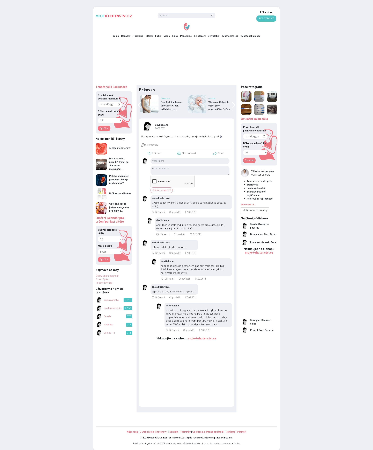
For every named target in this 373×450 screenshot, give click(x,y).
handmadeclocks (113, 308)
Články (149, 36)
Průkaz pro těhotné (120, 193)
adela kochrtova (161, 198)
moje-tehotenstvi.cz (202, 338)
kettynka (108, 324)
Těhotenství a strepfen (259, 181)
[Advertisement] (186, 63)
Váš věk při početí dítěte (107, 231)
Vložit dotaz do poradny (255, 210)
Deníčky (125, 36)
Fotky (158, 36)
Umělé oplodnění (256, 188)
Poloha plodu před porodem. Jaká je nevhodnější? (119, 179)
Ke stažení (200, 36)
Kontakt (173, 431)
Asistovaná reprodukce (260, 198)
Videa (167, 36)
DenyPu (107, 316)
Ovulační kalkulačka (254, 119)
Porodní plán (102, 279)
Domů (115, 36)
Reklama (230, 431)
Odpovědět (175, 212)
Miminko (211, 98)
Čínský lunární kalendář (107, 275)
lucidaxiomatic (111, 300)
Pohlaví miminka (104, 282)
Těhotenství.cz (230, 36)
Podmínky (185, 431)
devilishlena (161, 125)
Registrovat (266, 18)
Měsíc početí (105, 245)
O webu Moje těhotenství (154, 431)
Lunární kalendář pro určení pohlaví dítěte (110, 219)
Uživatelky (213, 36)
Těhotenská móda (251, 36)
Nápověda (132, 431)
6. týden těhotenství (120, 148)
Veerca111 (109, 332)
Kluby (175, 36)
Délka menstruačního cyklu (109, 113)
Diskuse (138, 36)
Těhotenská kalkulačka (111, 87)
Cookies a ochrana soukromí (208, 431)
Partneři (241, 431)
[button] (155, 153)
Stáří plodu (252, 184)
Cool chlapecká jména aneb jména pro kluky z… (119, 207)
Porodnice (186, 36)
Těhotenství (165, 98)
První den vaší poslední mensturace (109, 97)
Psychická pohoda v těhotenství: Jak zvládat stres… (172, 106)
